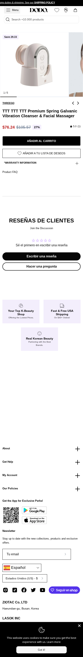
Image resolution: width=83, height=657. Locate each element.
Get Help (7, 461)
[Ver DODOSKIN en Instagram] (5, 590)
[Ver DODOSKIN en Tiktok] (15, 590)
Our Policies (10, 488)
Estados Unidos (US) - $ (22, 578)
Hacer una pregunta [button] (41, 266)
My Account (9, 475)
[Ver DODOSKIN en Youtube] (42, 590)
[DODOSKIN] (39, 10)
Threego (8, 103)
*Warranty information (20, 162)
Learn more (54, 642)
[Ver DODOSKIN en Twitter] (33, 590)
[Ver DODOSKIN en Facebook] (24, 590)
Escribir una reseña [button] (41, 256)
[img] (75, 126)
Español (17, 567)
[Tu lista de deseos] (57, 10)
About (6, 448)
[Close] (79, 626)
